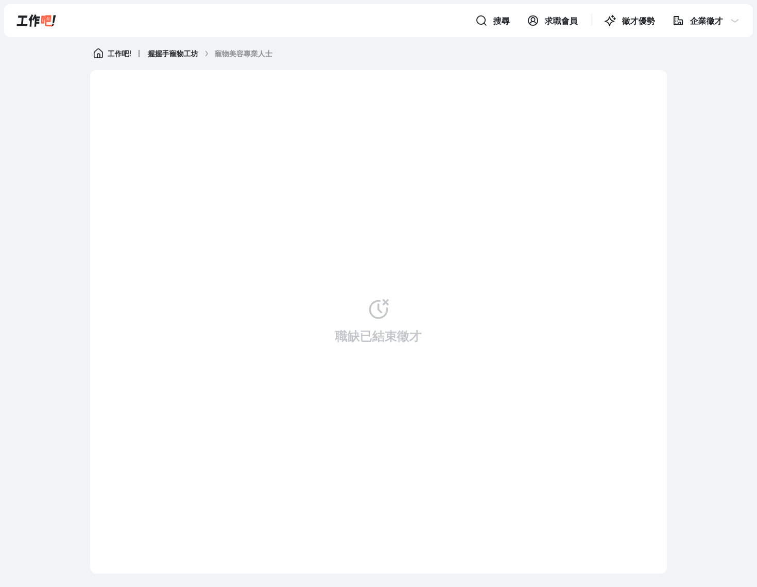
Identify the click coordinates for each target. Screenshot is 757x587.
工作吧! (119, 53)
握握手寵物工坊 (173, 53)
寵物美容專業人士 (243, 53)
